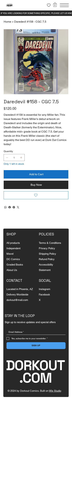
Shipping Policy (47, 253)
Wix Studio (55, 390)
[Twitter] (18, 207)
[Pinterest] (14, 207)
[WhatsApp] (5, 207)
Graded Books (14, 264)
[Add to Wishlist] (36, 195)
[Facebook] (9, 207)
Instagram (44, 289)
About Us (11, 270)
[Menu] (64, 5)
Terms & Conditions (50, 242)
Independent (13, 248)
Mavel (9, 253)
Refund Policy (47, 259)
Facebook (44, 294)
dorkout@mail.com (17, 299)
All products (13, 242)
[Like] (48, 5)
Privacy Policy (47, 248)
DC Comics (13, 259)
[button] (55, 4)
